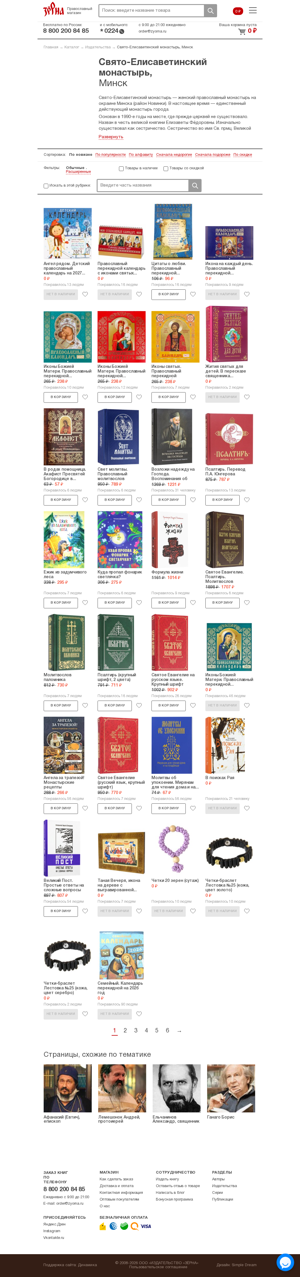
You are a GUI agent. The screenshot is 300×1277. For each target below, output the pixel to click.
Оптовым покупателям (119, 1199)
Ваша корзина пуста (238, 25)
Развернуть (111, 137)
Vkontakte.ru (53, 1238)
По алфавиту (141, 155)
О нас (105, 1206)
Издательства (98, 47)
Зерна (53, 9)
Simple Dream (244, 1265)
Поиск (210, 11)
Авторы (218, 1179)
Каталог (71, 47)
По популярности (111, 155)
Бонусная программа (174, 1199)
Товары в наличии (141, 168)
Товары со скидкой (186, 168)
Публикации (222, 1199)
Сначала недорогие (174, 155)
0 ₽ (238, 11)
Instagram (51, 1231)
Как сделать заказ (116, 1179)
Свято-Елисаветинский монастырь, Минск (155, 47)
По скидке (242, 155)
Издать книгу (167, 1179)
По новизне (80, 155)
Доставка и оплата (117, 1186)
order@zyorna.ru (152, 31)
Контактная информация (121, 1193)
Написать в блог (170, 1193)
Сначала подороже (212, 155)
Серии (217, 1193)
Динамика (87, 1265)
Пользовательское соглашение (158, 1267)
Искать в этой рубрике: (70, 185)
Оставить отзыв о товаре (178, 1186)
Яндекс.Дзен (54, 1224)
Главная (51, 47)
